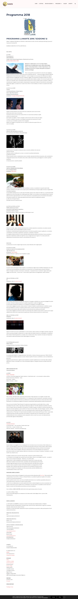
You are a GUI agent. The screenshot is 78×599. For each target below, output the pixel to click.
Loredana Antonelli (18, 281)
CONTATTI (70, 3)
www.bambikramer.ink (11, 535)
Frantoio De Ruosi (10, 562)
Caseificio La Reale (10, 561)
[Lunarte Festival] (7, 3)
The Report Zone (9, 586)
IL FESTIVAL (41, 3)
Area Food (42, 475)
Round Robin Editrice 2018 (13, 60)
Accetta (53, 597)
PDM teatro (13, 171)
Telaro (7, 559)
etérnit (7, 552)
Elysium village (9, 565)
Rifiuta (60, 597)
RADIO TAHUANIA (10, 374)
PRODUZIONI (58, 3)
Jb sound (8, 581)
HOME (36, 3)
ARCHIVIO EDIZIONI (49, 3)
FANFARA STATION (10, 423)
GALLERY (65, 3)
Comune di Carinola (10, 555)
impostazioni (45, 597)
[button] (75, 3)
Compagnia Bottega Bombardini (17, 95)
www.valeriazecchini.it (11, 531)
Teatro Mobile (14, 252)
